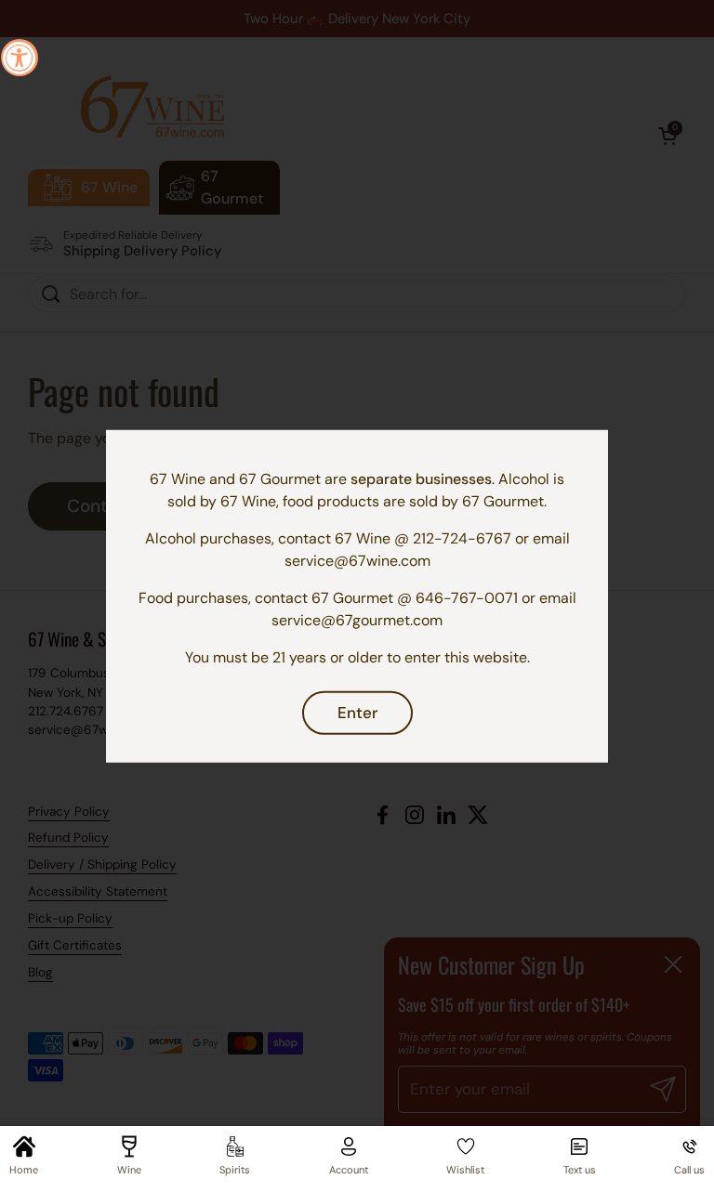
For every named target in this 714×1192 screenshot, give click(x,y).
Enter (357, 711)
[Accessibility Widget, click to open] (19, 57)
